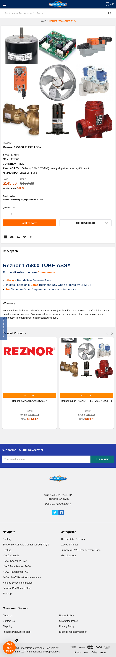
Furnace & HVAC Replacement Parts (80, 550)
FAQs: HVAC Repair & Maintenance (22, 577)
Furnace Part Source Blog (17, 588)
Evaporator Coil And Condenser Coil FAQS (26, 544)
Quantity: (9, 207)
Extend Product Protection (73, 632)
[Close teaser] (16, 640)
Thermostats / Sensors (73, 539)
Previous (108, 333)
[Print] (18, 237)
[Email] (12, 237)
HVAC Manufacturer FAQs (17, 566)
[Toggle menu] (4, 4)
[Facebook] (5, 237)
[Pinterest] (31, 237)
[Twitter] (24, 237)
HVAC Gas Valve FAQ (15, 561)
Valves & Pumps (69, 544)
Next (111, 333)
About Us (8, 615)
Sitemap (7, 593)
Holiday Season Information (17, 582)
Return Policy (66, 615)
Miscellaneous (68, 555)
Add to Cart (29, 395)
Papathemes (53, 651)
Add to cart (29, 222)
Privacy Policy (66, 626)
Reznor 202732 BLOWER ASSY (29, 401)
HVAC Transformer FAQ (15, 572)
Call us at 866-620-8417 (58, 504)
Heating (7, 550)
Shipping (7, 626)
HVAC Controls (11, 555)
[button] (3, 328)
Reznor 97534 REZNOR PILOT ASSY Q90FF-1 (86, 401)
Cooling (7, 539)
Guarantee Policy (68, 621)
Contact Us (9, 621)
